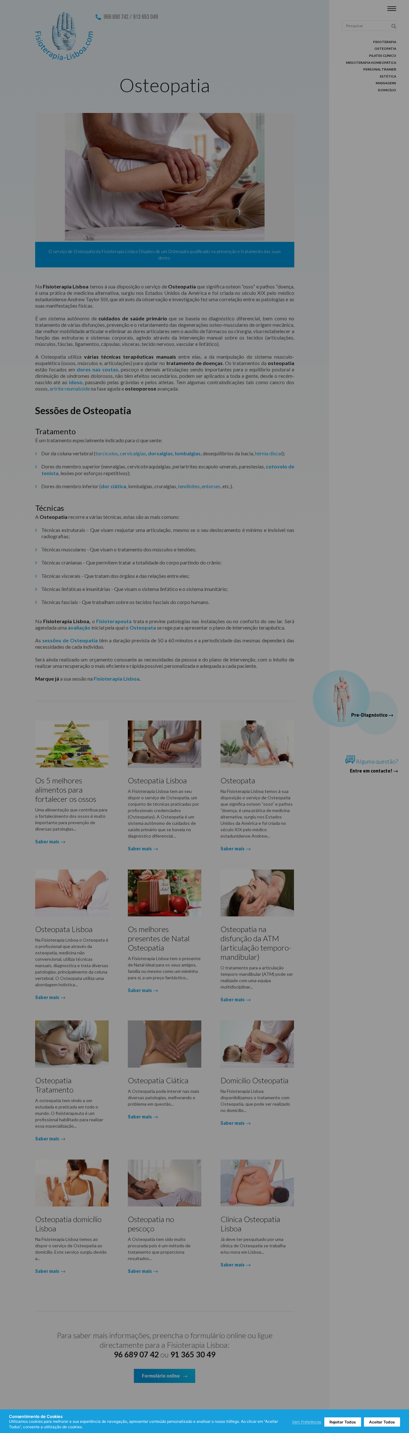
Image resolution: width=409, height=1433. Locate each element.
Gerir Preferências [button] (306, 1422)
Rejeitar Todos (342, 1422)
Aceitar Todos (382, 1422)
